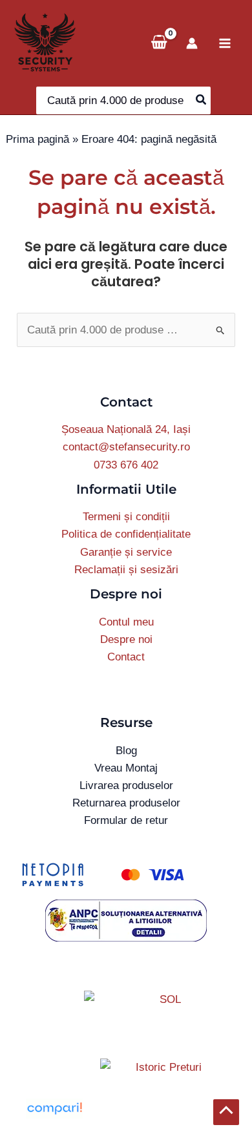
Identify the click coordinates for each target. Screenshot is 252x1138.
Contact (126, 657)
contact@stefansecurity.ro (126, 447)
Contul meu (126, 622)
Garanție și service (126, 552)
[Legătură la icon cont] (192, 43)
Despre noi (126, 639)
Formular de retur (126, 820)
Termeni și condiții (126, 517)
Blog (126, 750)
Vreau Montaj (126, 768)
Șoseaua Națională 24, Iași (126, 429)
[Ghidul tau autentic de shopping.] (54, 1108)
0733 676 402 (126, 465)
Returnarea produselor (126, 803)
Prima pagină (37, 139)
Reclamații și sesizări (126, 570)
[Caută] (201, 100)
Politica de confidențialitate (126, 534)
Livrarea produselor (126, 785)
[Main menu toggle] (225, 43)
